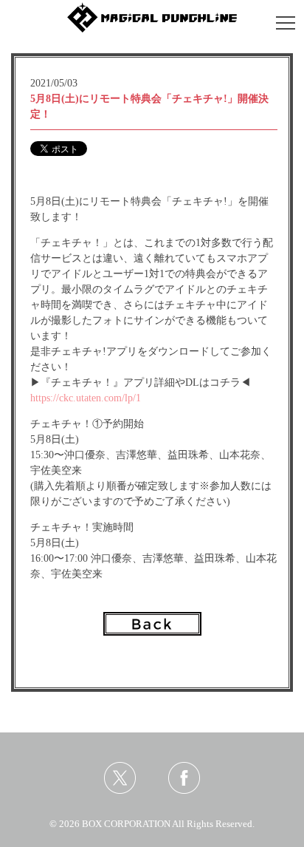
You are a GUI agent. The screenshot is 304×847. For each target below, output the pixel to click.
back (152, 624)
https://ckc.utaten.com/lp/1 (85, 398)
